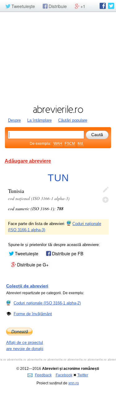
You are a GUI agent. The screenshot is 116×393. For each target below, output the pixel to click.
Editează (105, 190)
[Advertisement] (58, 58)
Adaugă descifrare (105, 200)
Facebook (64, 375)
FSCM (70, 143)
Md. (81, 143)
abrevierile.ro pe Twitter (111, 6)
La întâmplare (39, 120)
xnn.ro (73, 383)
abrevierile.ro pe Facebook (103, 6)
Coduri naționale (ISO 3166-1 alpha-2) (47, 303)
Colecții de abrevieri (27, 285)
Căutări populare (72, 120)
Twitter (82, 375)
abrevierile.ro (58, 109)
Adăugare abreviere (28, 161)
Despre (14, 120)
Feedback (43, 375)
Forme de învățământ (33, 313)
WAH (58, 143)
